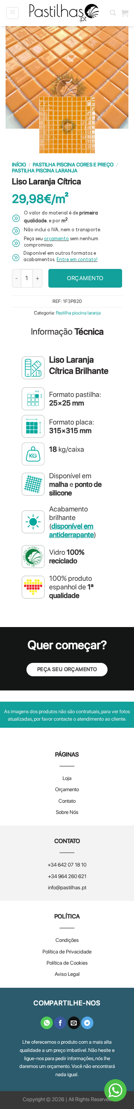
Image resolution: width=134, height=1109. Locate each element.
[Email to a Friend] (74, 1022)
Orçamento (67, 789)
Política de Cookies (67, 963)
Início (19, 164)
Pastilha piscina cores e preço (73, 164)
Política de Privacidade (67, 952)
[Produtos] (124, 13)
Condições (67, 940)
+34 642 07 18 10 (67, 865)
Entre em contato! (77, 260)
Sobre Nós (67, 812)
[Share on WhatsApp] (47, 1022)
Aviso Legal (67, 974)
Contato (67, 801)
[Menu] (12, 13)
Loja (67, 778)
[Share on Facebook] (60, 1022)
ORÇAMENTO (85, 278)
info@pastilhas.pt (67, 887)
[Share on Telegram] (87, 1022)
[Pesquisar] (113, 13)
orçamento (56, 239)
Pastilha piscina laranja (44, 170)
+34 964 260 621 (67, 876)
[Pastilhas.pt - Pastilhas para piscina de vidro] (64, 13)
